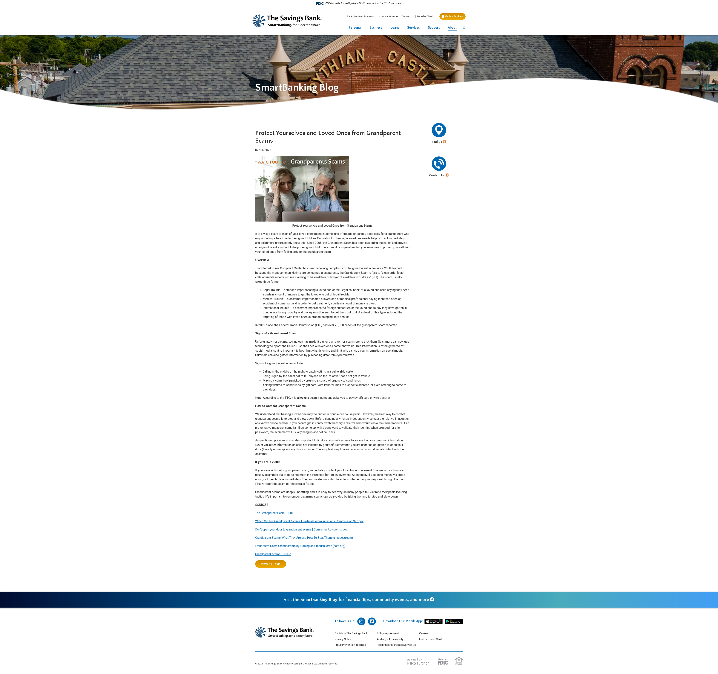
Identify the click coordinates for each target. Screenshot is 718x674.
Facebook (372, 621)
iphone (433, 621)
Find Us (437, 142)
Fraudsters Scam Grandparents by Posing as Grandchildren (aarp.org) (300, 546)
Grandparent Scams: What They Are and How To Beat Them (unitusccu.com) (304, 537)
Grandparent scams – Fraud (273, 554)
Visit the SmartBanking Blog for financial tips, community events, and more (356, 599)
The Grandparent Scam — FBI (274, 513)
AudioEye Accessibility (390, 639)
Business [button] (375, 28)
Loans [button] (394, 28)
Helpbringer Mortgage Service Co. (396, 644)
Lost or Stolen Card (430, 639)
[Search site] (464, 28)
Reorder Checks (426, 16)
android (454, 621)
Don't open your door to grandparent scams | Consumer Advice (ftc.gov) (301, 529)
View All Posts (270, 564)
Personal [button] (355, 28)
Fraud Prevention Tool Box (350, 644)
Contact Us (408, 16)
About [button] (452, 28)
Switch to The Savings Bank (351, 633)
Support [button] (434, 28)
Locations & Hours (388, 16)
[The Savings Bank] (287, 20)
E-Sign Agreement (388, 633)
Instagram (361, 621)
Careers (424, 633)
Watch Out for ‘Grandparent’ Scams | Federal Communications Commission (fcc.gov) (309, 521)
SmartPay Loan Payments (361, 16)
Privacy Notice (343, 639)
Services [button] (413, 28)
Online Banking (454, 16)
